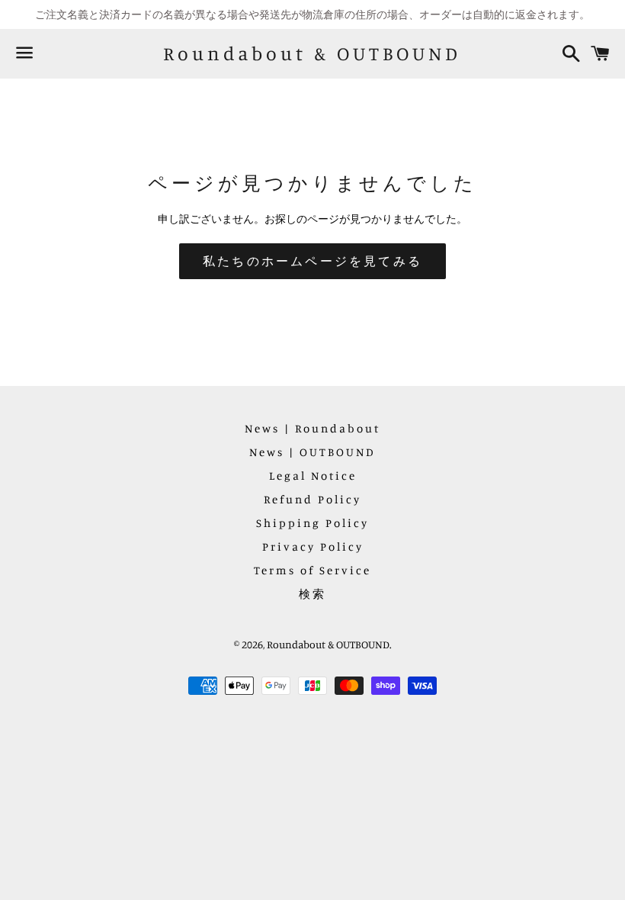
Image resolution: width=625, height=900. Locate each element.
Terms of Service (312, 570)
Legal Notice (313, 475)
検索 (312, 594)
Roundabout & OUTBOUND (312, 53)
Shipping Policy (312, 523)
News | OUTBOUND (312, 452)
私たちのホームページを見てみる (312, 260)
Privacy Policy (313, 546)
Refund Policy (312, 499)
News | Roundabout (312, 428)
